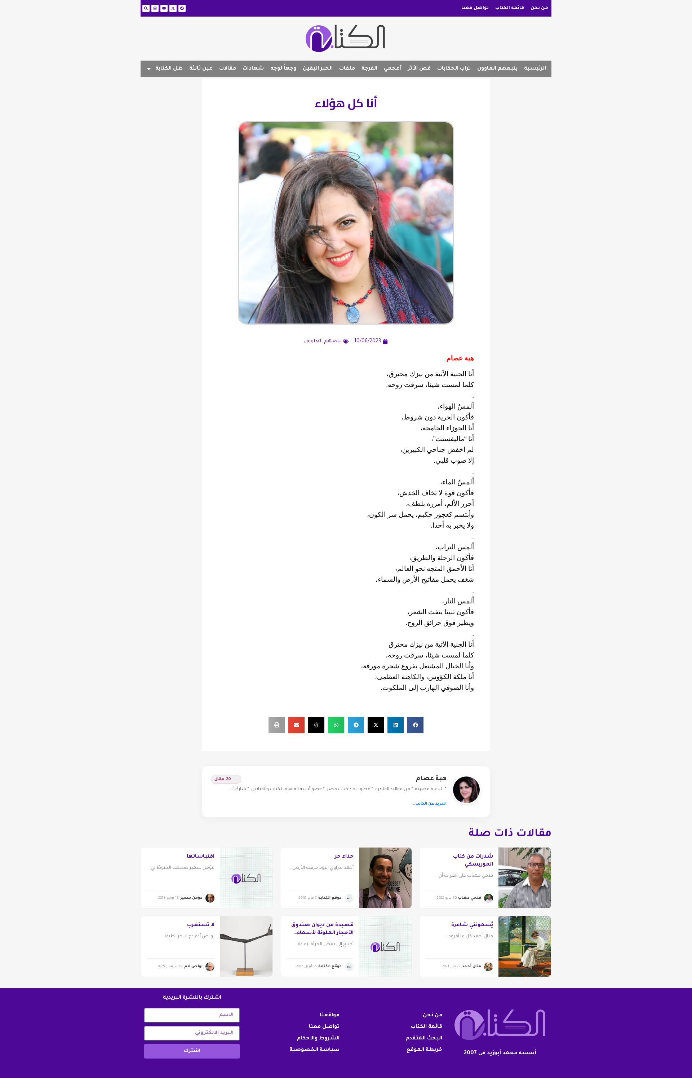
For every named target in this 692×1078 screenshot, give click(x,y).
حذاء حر (344, 857)
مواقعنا (330, 1015)
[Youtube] (164, 8)
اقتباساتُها (200, 857)
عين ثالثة (201, 69)
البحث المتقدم (423, 1039)
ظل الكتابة (169, 69)
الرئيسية (535, 69)
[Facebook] (182, 8)
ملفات (347, 69)
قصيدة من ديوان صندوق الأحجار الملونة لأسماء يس (322, 934)
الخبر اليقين (318, 69)
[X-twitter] (173, 8)
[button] (415, 725)
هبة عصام (431, 779)
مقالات (227, 69)
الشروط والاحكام (318, 1039)
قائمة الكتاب (509, 8)
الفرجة (369, 69)
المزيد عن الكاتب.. (430, 804)
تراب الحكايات (454, 69)
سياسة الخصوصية (314, 1050)
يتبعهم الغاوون (497, 69)
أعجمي (393, 69)
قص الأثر (419, 69)
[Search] (146, 8)
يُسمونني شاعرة (472, 925)
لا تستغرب (200, 925)
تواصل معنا (475, 8)
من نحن (539, 8)
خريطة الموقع (424, 1050)
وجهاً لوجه (283, 69)
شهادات (253, 69)
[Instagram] (155, 8)
